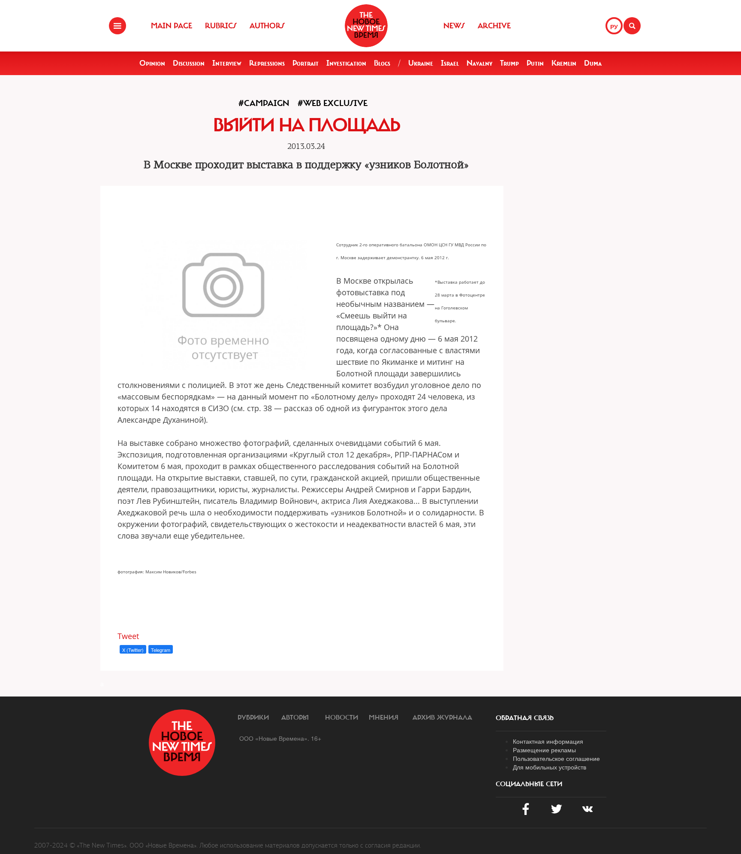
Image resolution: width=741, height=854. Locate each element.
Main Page (171, 25)
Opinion (152, 63)
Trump (509, 63)
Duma (593, 63)
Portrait (305, 63)
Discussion (189, 63)
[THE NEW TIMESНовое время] (366, 25)
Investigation (346, 63)
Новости (341, 717)
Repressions (267, 63)
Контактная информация (548, 741)
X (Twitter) (133, 649)
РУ (614, 26)
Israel (450, 63)
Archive (494, 25)
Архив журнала (442, 717)
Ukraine (420, 63)
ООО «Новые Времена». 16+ (280, 738)
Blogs (382, 63)
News (454, 25)
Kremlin (563, 63)
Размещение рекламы (544, 749)
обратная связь (525, 718)
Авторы (295, 717)
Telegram (160, 649)
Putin (535, 63)
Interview (226, 63)
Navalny (479, 63)
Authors (267, 25)
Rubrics (221, 25)
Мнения (383, 717)
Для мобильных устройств (549, 767)
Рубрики (253, 717)
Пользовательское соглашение (556, 758)
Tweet (128, 636)
